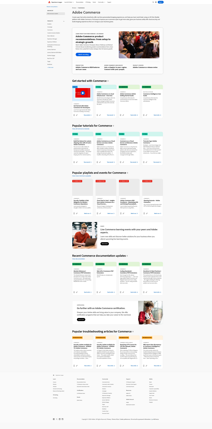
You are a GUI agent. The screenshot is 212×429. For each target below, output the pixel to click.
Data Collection (50, 36)
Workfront (49, 64)
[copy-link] (77, 115)
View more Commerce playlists (81, 176)
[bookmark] (74, 115)
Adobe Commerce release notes (145, 67)
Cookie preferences (125, 419)
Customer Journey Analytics (53, 33)
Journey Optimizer (51, 49)
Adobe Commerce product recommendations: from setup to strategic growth (93, 39)
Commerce (50, 30)
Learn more (81, 319)
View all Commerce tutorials (80, 129)
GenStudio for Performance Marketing (53, 45)
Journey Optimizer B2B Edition (54, 52)
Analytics (49, 24)
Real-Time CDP (50, 58)
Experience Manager (52, 39)
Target (48, 61)
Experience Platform (52, 42)
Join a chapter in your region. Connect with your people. (115, 68)
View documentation (78, 259)
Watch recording (83, 54)
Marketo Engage (51, 55)
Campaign (49, 27)
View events (105, 243)
